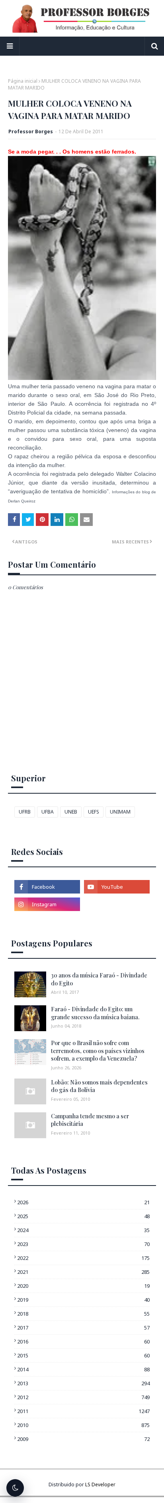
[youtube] (117, 887)
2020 (83, 1285)
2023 (83, 1244)
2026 (83, 1202)
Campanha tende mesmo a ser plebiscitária (90, 1120)
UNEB (70, 811)
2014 (83, 1369)
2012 (83, 1397)
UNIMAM (120, 811)
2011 (83, 1411)
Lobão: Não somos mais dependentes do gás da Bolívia (99, 1086)
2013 (83, 1383)
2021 (83, 1271)
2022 (83, 1258)
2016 (83, 1341)
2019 (83, 1299)
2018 (83, 1313)
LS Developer (100, 1484)
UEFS (93, 811)
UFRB (25, 811)
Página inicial (22, 81)
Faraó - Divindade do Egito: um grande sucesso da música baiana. (95, 1013)
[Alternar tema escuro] (15, 1488)
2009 (83, 1439)
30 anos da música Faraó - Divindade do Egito (99, 979)
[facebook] (47, 887)
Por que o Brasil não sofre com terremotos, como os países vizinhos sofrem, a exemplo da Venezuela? (97, 1050)
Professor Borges (30, 131)
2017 (83, 1327)
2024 (83, 1230)
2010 (83, 1425)
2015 (83, 1355)
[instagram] (47, 904)
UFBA (47, 811)
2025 (83, 1216)
